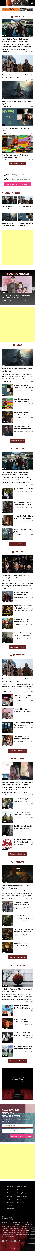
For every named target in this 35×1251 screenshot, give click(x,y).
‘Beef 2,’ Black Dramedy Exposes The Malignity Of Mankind (15, 887)
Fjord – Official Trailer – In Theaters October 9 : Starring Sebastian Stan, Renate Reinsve (15, 41)
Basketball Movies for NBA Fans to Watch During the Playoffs (17, 990)
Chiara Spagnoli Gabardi (17, 638)
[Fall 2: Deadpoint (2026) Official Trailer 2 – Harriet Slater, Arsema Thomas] (7, 507)
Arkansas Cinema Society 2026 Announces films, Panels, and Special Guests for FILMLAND (17, 784)
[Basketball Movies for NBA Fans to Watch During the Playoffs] (17, 978)
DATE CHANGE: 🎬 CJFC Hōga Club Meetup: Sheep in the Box (22, 801)
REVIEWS (19, 552)
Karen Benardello (18, 597)
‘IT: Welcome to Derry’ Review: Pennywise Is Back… (21, 904)
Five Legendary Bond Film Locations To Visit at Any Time (22, 1048)
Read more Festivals (17, 854)
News (3, 98)
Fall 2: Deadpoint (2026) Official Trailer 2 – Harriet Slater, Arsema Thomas (22, 504)
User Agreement (22, 1190)
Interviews (5, 71)
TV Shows (4, 882)
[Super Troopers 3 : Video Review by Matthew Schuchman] (7, 610)
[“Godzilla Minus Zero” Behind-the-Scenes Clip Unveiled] (17, 90)
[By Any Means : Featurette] (7, 493)
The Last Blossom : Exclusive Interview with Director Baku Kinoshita (22, 711)
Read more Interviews (18, 751)
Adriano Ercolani (15, 907)
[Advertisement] (17, 247)
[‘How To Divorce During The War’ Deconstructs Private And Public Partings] (7, 637)
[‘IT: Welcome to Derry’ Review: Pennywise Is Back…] (7, 906)
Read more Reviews (17, 647)
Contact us (20, 1202)
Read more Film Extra (17, 1061)
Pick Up (4, 35)
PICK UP (19, 16)
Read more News (17, 441)
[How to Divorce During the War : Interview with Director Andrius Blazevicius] (7, 727)
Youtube (15, 1241)
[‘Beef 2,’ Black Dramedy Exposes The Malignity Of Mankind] (17, 874)
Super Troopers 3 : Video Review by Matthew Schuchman (22, 608)
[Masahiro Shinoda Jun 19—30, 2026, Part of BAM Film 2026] (7, 830)
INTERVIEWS (19, 655)
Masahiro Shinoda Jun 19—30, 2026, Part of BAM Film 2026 (23, 828)
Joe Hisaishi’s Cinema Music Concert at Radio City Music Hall (16, 577)
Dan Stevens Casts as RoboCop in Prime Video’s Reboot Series (22, 428)
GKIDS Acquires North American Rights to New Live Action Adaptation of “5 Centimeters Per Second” (17, 298)
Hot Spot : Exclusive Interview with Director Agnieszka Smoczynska (17, 76)
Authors (19, 1199)
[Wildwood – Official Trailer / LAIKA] (7, 534)
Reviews (4, 628)
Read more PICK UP (17, 163)
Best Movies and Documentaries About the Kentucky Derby (22, 1021)
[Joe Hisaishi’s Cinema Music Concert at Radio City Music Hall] (17, 564)
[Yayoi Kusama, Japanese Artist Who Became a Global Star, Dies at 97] (17, 144)
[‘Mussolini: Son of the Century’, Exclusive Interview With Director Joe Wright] (7, 947)
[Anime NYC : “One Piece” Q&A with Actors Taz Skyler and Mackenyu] (7, 700)
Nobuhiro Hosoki (6, 52)
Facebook (3, 1241)
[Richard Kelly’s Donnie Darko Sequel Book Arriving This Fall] (7, 417)
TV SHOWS (19, 862)
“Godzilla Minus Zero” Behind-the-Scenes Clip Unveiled (17, 103)
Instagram (7, 1241)
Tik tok (19, 1241)
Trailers (4, 498)
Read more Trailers (17, 544)
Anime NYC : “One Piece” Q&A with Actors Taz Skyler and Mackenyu (22, 698)
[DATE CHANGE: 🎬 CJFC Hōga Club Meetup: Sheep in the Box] (7, 803)
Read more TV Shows (17, 957)
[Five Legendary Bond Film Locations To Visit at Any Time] (7, 1051)
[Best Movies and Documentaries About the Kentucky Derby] (7, 1023)
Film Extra (5, 985)
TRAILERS (19, 448)
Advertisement (22, 1196)
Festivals (4, 779)
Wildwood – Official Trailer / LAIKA (23, 531)
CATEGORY (11, 1187)
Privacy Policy (21, 1193)
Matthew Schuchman (19, 611)
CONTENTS (21, 1187)
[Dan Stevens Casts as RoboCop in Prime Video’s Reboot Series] (7, 430)
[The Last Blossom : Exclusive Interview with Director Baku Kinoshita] (7, 713)
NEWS (19, 345)
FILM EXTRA (19, 965)
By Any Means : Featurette (23, 489)
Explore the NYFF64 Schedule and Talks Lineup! (16, 129)
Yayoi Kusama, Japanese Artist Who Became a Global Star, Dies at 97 (15, 156)
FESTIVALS (19, 758)
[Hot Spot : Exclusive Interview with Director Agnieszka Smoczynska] (17, 63)
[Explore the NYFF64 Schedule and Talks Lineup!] (17, 117)
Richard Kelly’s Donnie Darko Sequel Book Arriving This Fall (21, 415)
